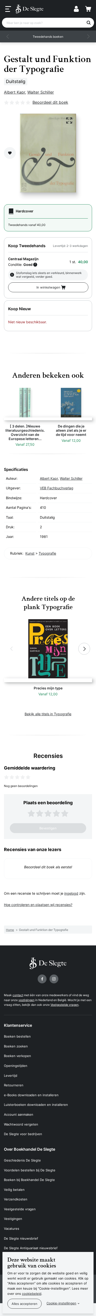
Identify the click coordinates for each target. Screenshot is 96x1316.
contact (18, 995)
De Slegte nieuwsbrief (21, 1238)
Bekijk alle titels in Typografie (48, 714)
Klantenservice (18, 1025)
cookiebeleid (31, 1294)
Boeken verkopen (17, 1056)
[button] (8, 36)
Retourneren (13, 1085)
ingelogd (71, 893)
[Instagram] (54, 979)
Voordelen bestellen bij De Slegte (29, 1170)
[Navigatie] (8, 9)
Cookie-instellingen (61, 1303)
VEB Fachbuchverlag (56, 488)
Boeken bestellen (17, 1036)
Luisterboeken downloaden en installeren (36, 1105)
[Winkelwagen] (88, 9)
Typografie (47, 553)
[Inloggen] (76, 9)
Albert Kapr (14, 92)
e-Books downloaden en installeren (31, 1095)
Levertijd (10, 1075)
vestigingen (26, 1000)
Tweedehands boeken (48, 36)
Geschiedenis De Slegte (22, 1160)
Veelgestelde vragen (64, 1005)
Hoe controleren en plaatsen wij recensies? (38, 905)
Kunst (29, 553)
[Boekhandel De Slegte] (29, 8)
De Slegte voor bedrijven (23, 1134)
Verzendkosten (15, 1199)
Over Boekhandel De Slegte (29, 1149)
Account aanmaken (18, 1114)
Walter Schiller (40, 92)
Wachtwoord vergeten (21, 1124)
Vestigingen (13, 1219)
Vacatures (11, 1229)
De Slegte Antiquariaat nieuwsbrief (31, 1248)
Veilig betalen (14, 1190)
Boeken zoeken (16, 1046)
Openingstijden (15, 1066)
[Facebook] (42, 979)
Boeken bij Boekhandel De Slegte (29, 1180)
